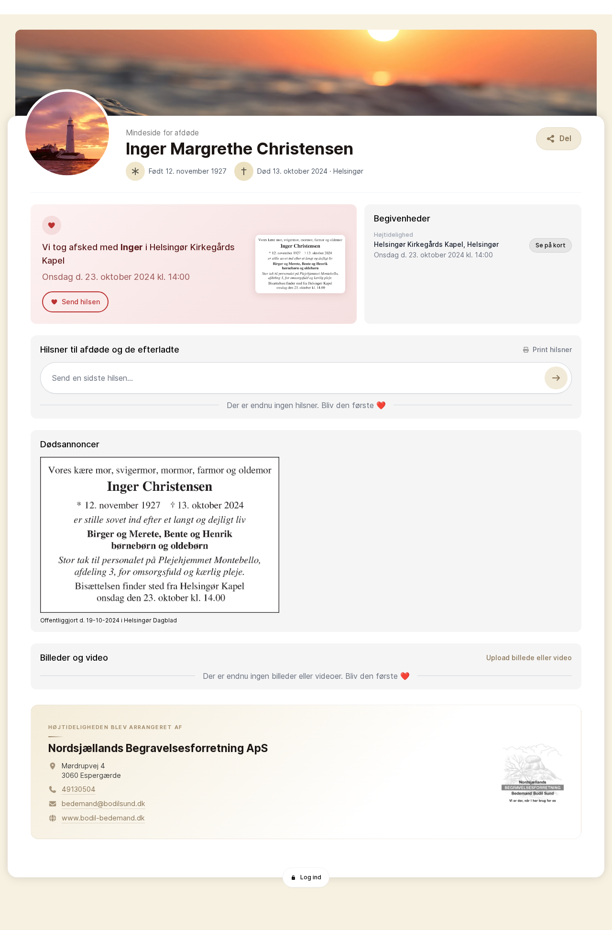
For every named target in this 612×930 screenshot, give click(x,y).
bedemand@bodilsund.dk (103, 803)
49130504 (79, 789)
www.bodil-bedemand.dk (103, 818)
